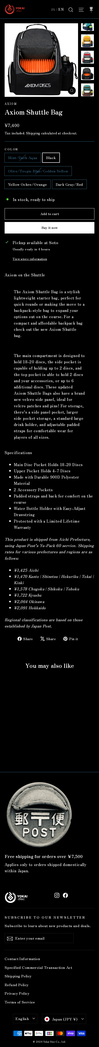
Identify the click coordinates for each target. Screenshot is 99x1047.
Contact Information (22, 958)
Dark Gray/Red (69, 184)
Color (11, 149)
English (22, 1018)
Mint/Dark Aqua (22, 157)
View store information (30, 258)
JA (53, 9)
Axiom (11, 104)
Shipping (33, 132)
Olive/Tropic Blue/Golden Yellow (38, 171)
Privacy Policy (17, 993)
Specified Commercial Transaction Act (38, 967)
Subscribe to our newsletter (45, 917)
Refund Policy (17, 984)
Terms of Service (20, 1002)
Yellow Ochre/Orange (27, 184)
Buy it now (49, 227)
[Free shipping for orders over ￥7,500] (39, 814)
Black (51, 157)
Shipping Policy (18, 976)
